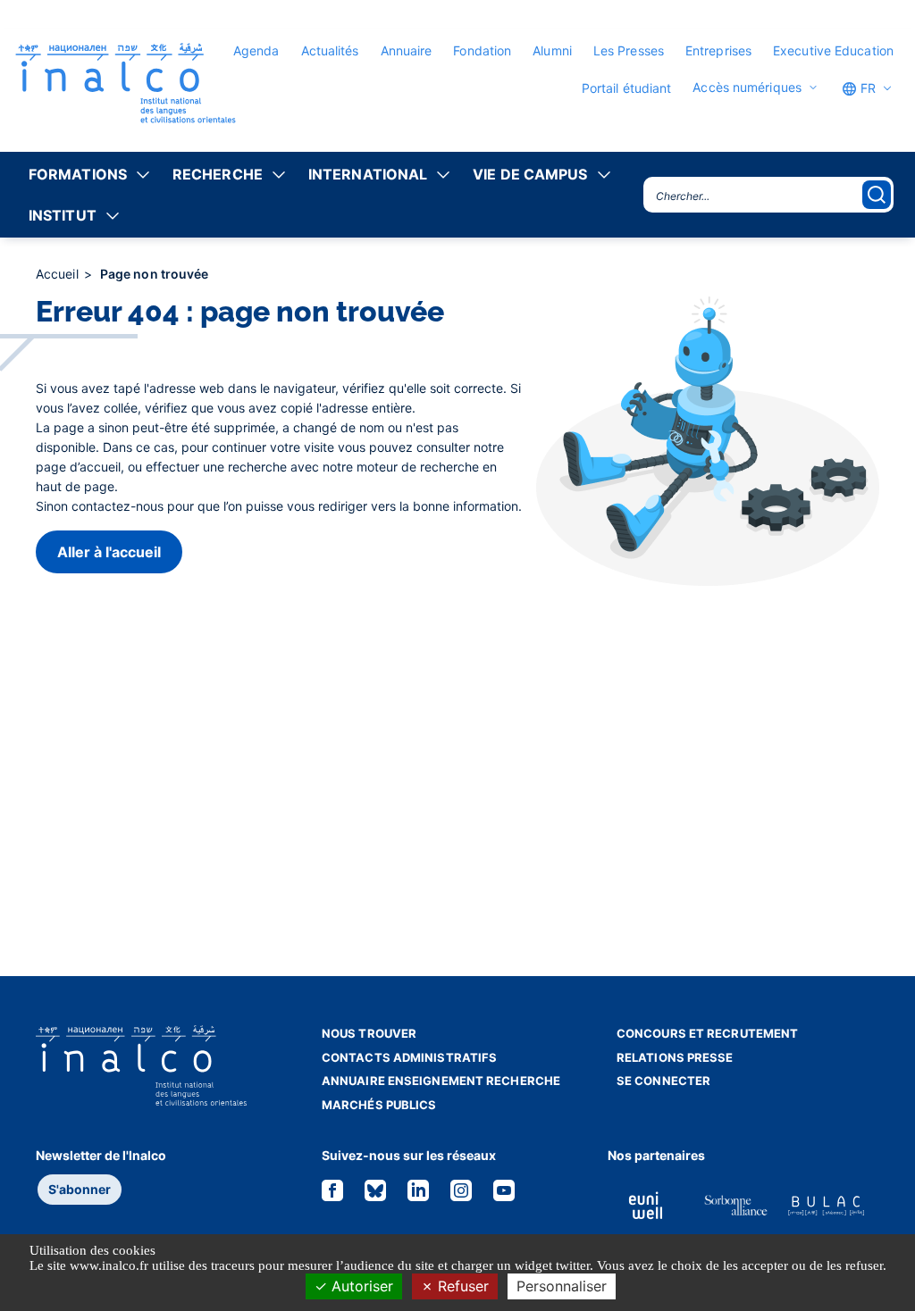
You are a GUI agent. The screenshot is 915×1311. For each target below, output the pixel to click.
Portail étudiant (627, 88)
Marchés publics (379, 1105)
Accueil (59, 273)
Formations (78, 174)
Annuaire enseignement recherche (441, 1080)
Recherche (217, 174)
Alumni (552, 50)
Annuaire (406, 50)
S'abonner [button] (79, 1189)
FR (866, 88)
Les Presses (628, 50)
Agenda (256, 50)
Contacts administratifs (409, 1057)
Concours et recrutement (707, 1033)
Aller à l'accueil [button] (109, 552)
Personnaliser (561, 1286)
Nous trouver (369, 1033)
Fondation (482, 50)
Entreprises (718, 50)
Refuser (461, 1286)
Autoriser (360, 1286)
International (367, 174)
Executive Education (833, 50)
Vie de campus (530, 174)
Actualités (330, 50)
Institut (63, 215)
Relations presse (675, 1057)
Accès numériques (747, 87)
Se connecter (663, 1080)
